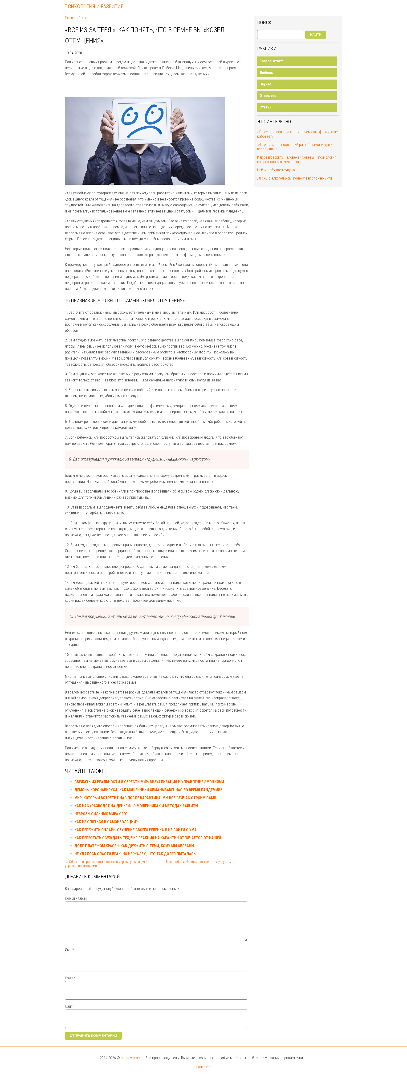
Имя (69, 949)
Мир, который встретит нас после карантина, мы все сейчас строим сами (145, 798)
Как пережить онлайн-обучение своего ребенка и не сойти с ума (135, 830)
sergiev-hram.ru (133, 1058)
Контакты (203, 1067)
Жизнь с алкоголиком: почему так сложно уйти (294, 178)
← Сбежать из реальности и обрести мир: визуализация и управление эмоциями (106, 864)
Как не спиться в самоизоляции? (106, 822)
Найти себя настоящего (276, 170)
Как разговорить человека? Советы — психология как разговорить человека (296, 159)
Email (70, 978)
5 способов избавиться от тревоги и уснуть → (199, 862)
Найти (316, 34)
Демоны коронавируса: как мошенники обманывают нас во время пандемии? (148, 790)
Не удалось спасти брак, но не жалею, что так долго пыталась (135, 854)
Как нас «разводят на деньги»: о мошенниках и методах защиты (136, 806)
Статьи (265, 107)
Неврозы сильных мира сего (100, 814)
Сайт (69, 1006)
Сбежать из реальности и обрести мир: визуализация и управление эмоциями (149, 782)
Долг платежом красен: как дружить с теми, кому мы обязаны (134, 846)
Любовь (266, 72)
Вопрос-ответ (271, 61)
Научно (265, 84)
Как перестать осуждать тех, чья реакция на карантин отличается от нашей (147, 838)
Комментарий (76, 898)
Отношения (269, 95)
